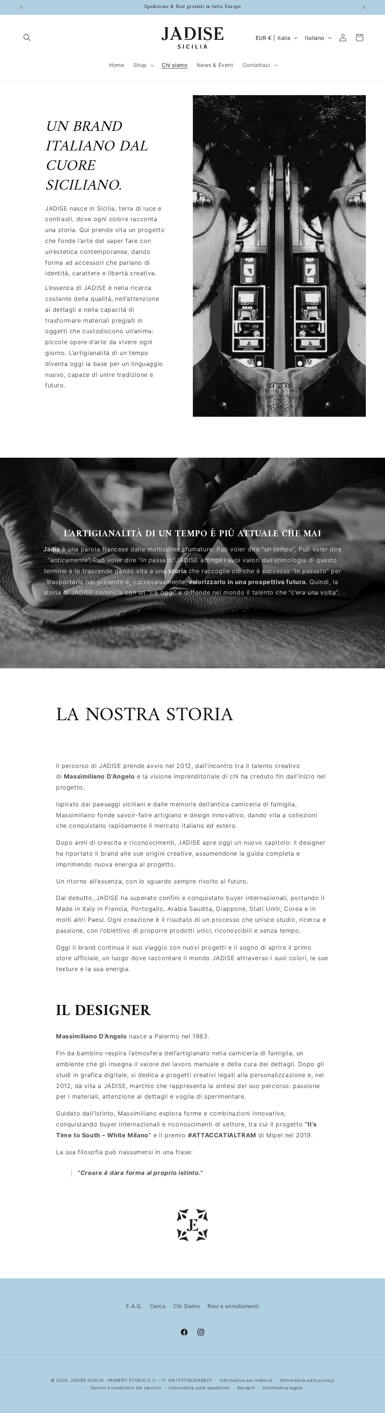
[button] (27, 37)
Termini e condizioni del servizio (125, 1387)
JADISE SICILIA (86, 1380)
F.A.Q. (134, 1306)
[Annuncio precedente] (21, 7)
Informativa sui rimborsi (246, 1380)
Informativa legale (283, 1387)
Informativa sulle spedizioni (199, 1387)
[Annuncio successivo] (363, 7)
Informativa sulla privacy (307, 1380)
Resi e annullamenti (233, 1306)
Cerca (158, 1306)
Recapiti (246, 1387)
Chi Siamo (186, 1306)
